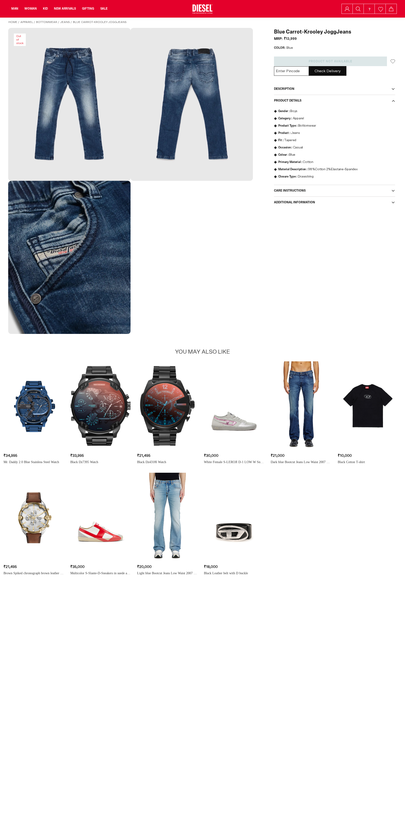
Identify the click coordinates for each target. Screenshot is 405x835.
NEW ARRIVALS (65, 8)
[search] (358, 9)
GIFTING (88, 8)
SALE (104, 8)
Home (12, 22)
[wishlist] (380, 9)
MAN (14, 8)
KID (45, 8)
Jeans (65, 22)
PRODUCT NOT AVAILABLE (330, 61)
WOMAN (30, 8)
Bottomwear (46, 22)
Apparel (26, 22)
